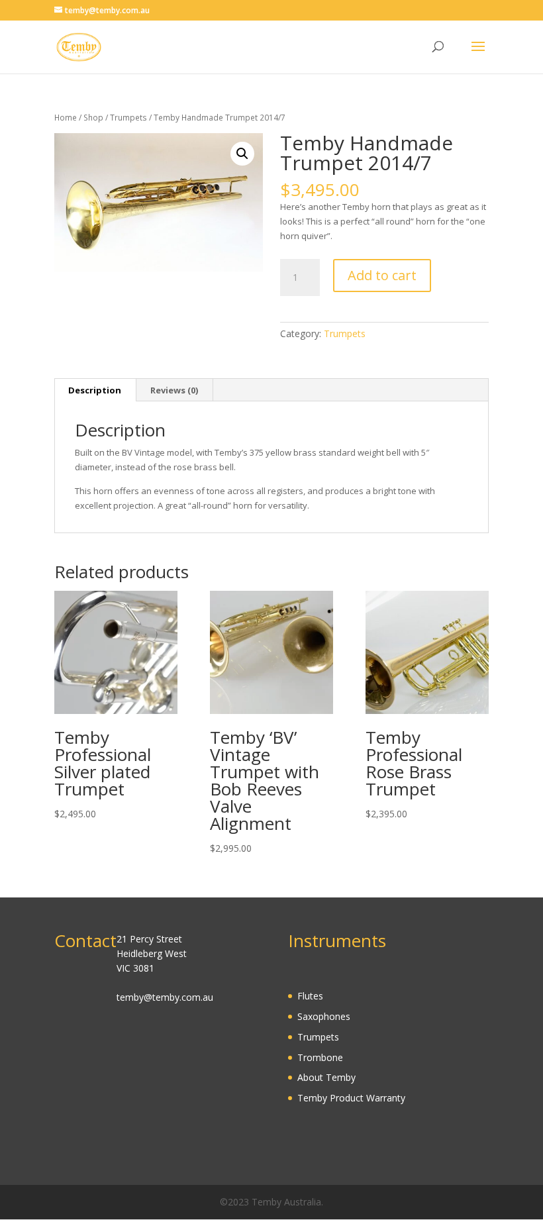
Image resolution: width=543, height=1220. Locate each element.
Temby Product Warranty (351, 1098)
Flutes (310, 996)
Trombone (320, 1057)
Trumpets (128, 117)
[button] (242, 154)
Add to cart (382, 275)
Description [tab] (94, 390)
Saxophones (323, 1016)
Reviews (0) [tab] (174, 390)
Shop (93, 117)
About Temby (326, 1077)
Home (65, 117)
